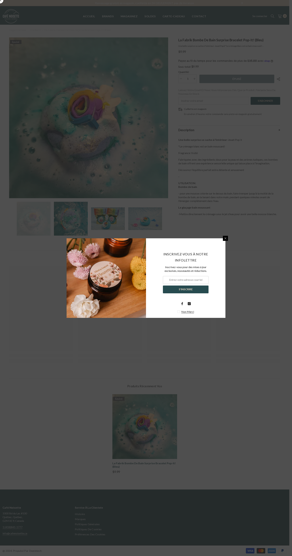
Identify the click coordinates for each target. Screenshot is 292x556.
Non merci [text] (187, 311)
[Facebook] (182, 303)
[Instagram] (189, 303)
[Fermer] (225, 238)
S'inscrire (186, 289)
